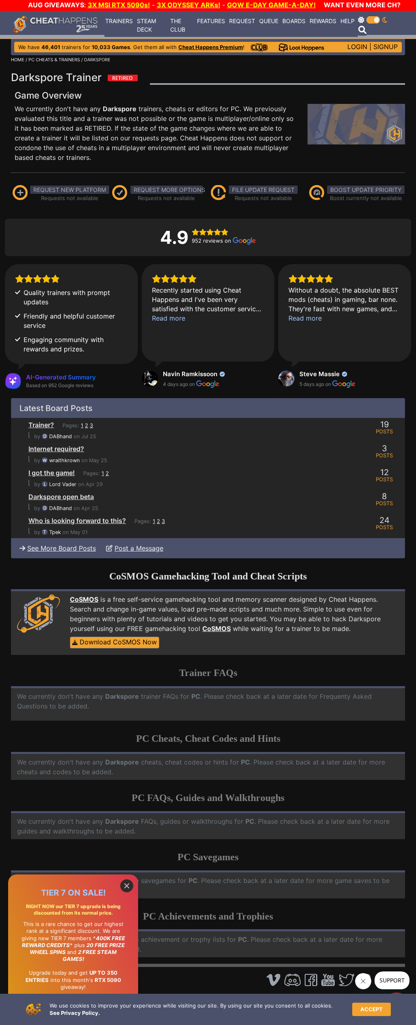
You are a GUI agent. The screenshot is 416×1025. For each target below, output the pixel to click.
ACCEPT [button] (371, 1009)
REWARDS (323, 20)
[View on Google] (150, 378)
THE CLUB (177, 25)
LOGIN (357, 47)
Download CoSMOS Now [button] (117, 642)
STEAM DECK (146, 25)
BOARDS (294, 20)
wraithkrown (64, 460)
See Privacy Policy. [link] (75, 1013)
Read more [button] (168, 318)
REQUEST (242, 20)
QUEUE (268, 20)
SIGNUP (385, 47)
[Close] (126, 885)
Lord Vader (62, 484)
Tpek (55, 532)
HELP (347, 20)
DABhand (60, 436)
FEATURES (211, 20)
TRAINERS (119, 20)
